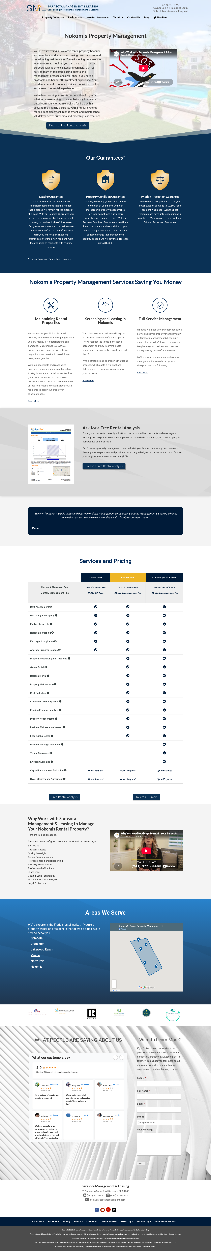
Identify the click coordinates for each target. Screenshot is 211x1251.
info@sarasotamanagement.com (107, 1199)
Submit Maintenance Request (170, 11)
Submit (141, 1163)
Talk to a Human (146, 797)
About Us (118, 18)
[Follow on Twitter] (114, 1210)
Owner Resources (109, 1221)
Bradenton (37, 943)
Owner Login (160, 7)
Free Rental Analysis (65, 797)
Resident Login (179, 7)
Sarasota (37, 938)
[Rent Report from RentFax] (51, 483)
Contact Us (133, 18)
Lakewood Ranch (42, 949)
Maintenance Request (165, 1221)
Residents (74, 18)
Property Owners (52, 18)
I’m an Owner (38, 1221)
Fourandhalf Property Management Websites (125, 1230)
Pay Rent (162, 18)
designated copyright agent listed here (125, 1238)
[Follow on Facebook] (97, 1210)
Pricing (66, 1221)
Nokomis (36, 966)
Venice (35, 955)
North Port (37, 961)
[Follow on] (108, 1209)
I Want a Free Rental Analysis (67, 125)
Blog (147, 18)
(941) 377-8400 (170, 4)
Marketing (145, 1230)
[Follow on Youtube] (102, 1210)
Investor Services (96, 18)
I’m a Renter (54, 1221)
